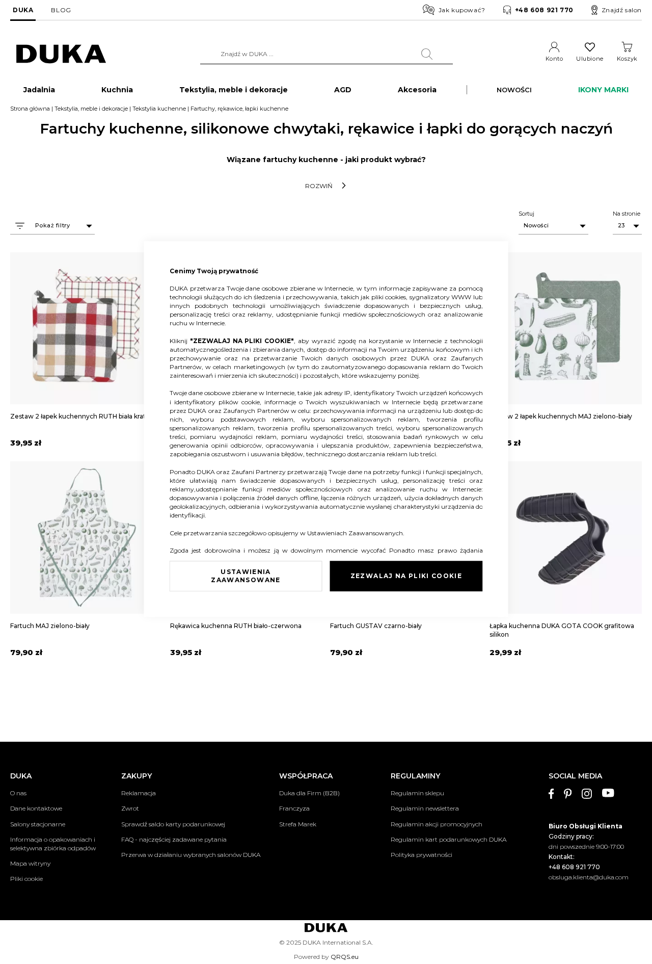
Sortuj (526, 213)
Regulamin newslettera (425, 808)
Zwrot (130, 808)
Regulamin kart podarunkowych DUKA (448, 839)
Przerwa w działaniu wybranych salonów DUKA (190, 854)
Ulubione (589, 58)
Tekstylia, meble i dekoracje (91, 108)
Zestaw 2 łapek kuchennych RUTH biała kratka (81, 416)
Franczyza (294, 808)
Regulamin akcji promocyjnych (436, 824)
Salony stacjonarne (37, 824)
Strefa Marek (297, 824)
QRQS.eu (345, 956)
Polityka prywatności (421, 854)
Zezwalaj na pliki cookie (406, 576)
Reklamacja (138, 793)
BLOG (61, 10)
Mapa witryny (30, 863)
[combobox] (326, 54)
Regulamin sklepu (417, 793)
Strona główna (30, 108)
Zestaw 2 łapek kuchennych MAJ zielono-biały (561, 416)
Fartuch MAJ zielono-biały (50, 626)
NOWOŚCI (514, 90)
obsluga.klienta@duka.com (589, 877)
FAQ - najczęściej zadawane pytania (174, 839)
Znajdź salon (622, 10)
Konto (554, 58)
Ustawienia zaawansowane (245, 576)
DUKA (23, 10)
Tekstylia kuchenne (159, 108)
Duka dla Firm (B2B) (309, 793)
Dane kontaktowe (36, 808)
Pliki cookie (26, 878)
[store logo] (61, 54)
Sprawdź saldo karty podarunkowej (173, 824)
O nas (18, 793)
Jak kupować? (462, 10)
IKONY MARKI (603, 89)
